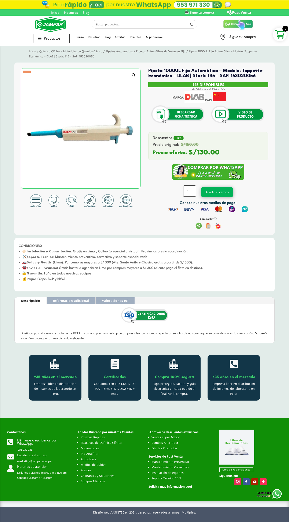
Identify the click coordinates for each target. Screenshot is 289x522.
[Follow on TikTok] (263, 481)
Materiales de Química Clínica (82, 51)
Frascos (86, 470)
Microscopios (90, 448)
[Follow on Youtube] (254, 481)
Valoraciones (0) (115, 301)
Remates (135, 37)
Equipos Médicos (93, 481)
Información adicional (71, 301)
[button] (134, 75)
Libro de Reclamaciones (236, 469)
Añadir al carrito (217, 192)
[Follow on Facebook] (246, 481)
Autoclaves (88, 459)
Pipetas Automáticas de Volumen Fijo (161, 51)
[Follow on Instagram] (237, 481)
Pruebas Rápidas (93, 437)
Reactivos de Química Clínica (101, 443)
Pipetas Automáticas (119, 51)
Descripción (30, 301)
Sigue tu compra (242, 37)
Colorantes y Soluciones (97, 476)
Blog (86, 13)
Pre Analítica (90, 454)
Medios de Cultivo (93, 465)
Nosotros (71, 13)
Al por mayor (154, 37)
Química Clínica (49, 51)
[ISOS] (144, 323)
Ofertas (120, 37)
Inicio (55, 13)
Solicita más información (170, 486)
